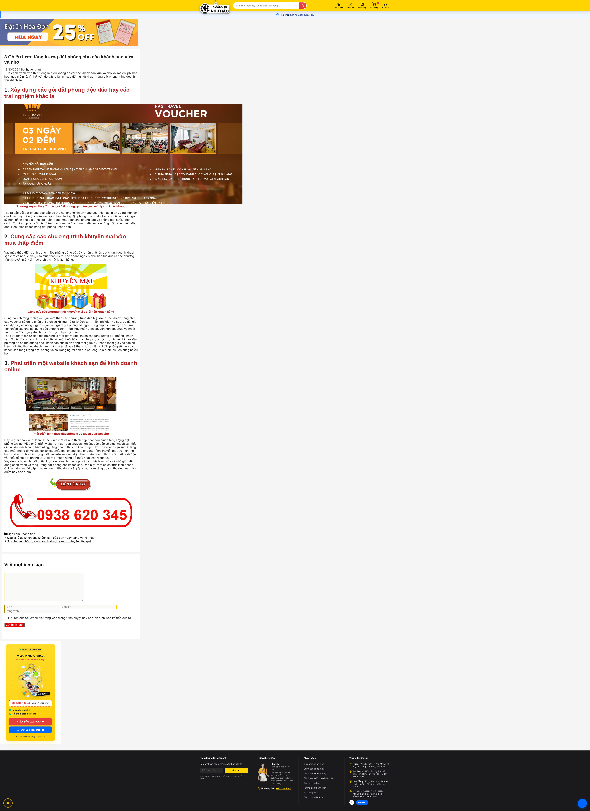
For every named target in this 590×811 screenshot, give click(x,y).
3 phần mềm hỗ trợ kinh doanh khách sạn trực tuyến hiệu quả (49, 541)
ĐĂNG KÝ (236, 771)
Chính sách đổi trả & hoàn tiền (319, 778)
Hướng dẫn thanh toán (315, 787)
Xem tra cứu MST (368, 796)
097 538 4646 (283, 788)
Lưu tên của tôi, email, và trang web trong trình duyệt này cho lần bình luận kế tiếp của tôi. (70, 618)
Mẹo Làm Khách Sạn (21, 534)
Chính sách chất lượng (315, 773)
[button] (385, 6)
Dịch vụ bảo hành (312, 783)
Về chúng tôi (310, 792)
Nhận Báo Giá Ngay (29, 721)
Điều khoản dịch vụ (313, 797)
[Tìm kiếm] (302, 5)
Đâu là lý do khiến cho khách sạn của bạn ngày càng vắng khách (51, 537)
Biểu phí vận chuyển (314, 764)
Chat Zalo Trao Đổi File (32, 729)
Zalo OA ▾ (362, 802)
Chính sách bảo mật (314, 768)
